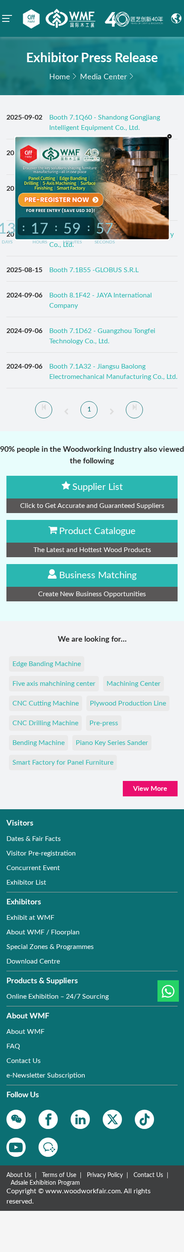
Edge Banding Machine (46, 664)
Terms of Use (59, 1175)
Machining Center (133, 683)
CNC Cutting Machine (45, 703)
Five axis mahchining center (53, 683)
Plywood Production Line (128, 703)
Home (59, 77)
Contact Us (148, 1175)
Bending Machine (38, 742)
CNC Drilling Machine (45, 723)
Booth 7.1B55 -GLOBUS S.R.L (94, 270)
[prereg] (58, 199)
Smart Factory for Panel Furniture (62, 762)
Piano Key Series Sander (112, 742)
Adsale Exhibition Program (45, 1183)
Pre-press (103, 723)
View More (150, 788)
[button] (168, 991)
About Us (18, 1175)
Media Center (103, 77)
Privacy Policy (105, 1175)
